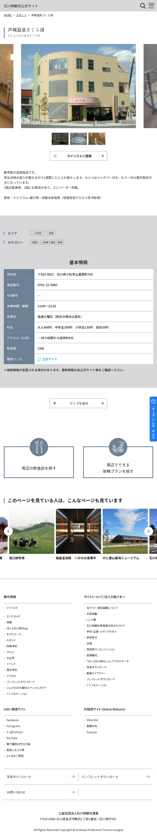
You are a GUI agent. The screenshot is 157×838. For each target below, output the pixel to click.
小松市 (37, 233)
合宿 (89, 643)
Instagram (13, 726)
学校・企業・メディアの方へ (102, 631)
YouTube (12, 738)
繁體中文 (92, 726)
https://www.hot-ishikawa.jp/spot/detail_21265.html (125, 534)
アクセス (11, 676)
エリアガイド (13, 616)
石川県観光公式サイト (21, 5)
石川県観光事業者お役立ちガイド (106, 625)
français (92, 732)
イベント (11, 664)
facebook (13, 720)
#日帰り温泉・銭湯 (52, 242)
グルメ (10, 652)
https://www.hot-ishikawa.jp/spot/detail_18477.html (78, 534)
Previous (9, 86)
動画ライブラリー (96, 673)
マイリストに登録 (79, 156)
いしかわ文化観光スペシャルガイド (26, 688)
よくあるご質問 (15, 756)
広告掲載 (92, 614)
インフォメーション (17, 694)
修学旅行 (92, 637)
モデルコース (14, 634)
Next (147, 86)
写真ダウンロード (97, 667)
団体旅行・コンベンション (101, 649)
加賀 (51, 233)
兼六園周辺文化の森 (18, 744)
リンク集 (91, 620)
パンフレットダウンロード (21, 682)
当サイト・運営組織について (102, 608)
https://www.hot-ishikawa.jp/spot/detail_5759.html (31, 534)
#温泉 (35, 242)
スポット (21, 15)
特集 (9, 622)
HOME (7, 15)
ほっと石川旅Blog (17, 628)
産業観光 (92, 655)
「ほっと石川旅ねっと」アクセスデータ (108, 661)
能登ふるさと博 (15, 750)
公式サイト (49, 359)
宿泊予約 (12, 670)
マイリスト (12, 608)
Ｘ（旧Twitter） (15, 732)
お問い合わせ (16, 792)
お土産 (10, 658)
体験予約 (12, 646)
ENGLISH (92, 720)
